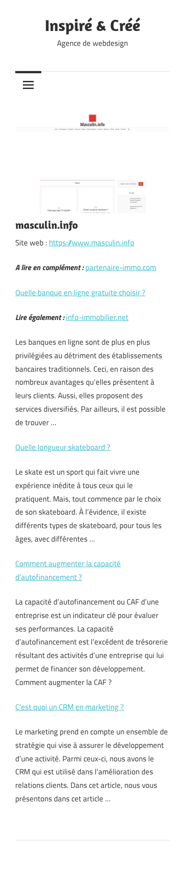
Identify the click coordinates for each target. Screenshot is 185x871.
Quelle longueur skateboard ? (62, 447)
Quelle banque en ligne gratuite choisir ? (80, 292)
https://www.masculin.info (91, 243)
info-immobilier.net (97, 317)
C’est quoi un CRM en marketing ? (69, 707)
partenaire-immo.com (120, 267)
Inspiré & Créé (92, 25)
